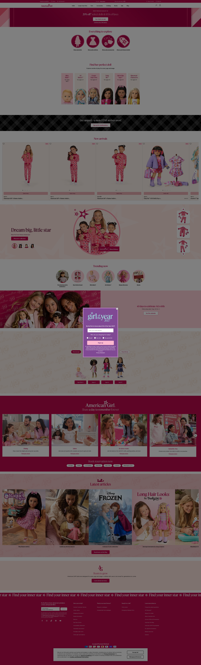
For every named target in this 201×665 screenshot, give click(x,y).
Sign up (100, 343)
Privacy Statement (100, 352)
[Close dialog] (117, 309)
